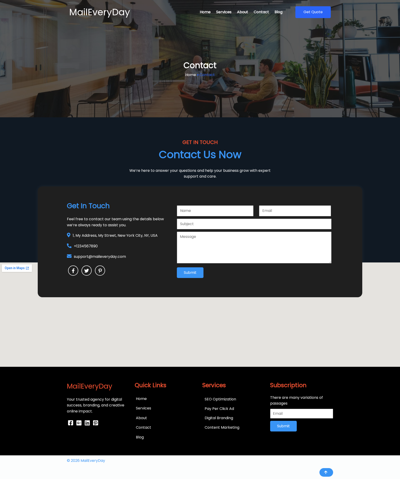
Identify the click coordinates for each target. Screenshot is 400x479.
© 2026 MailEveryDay (86, 460)
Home (190, 74)
